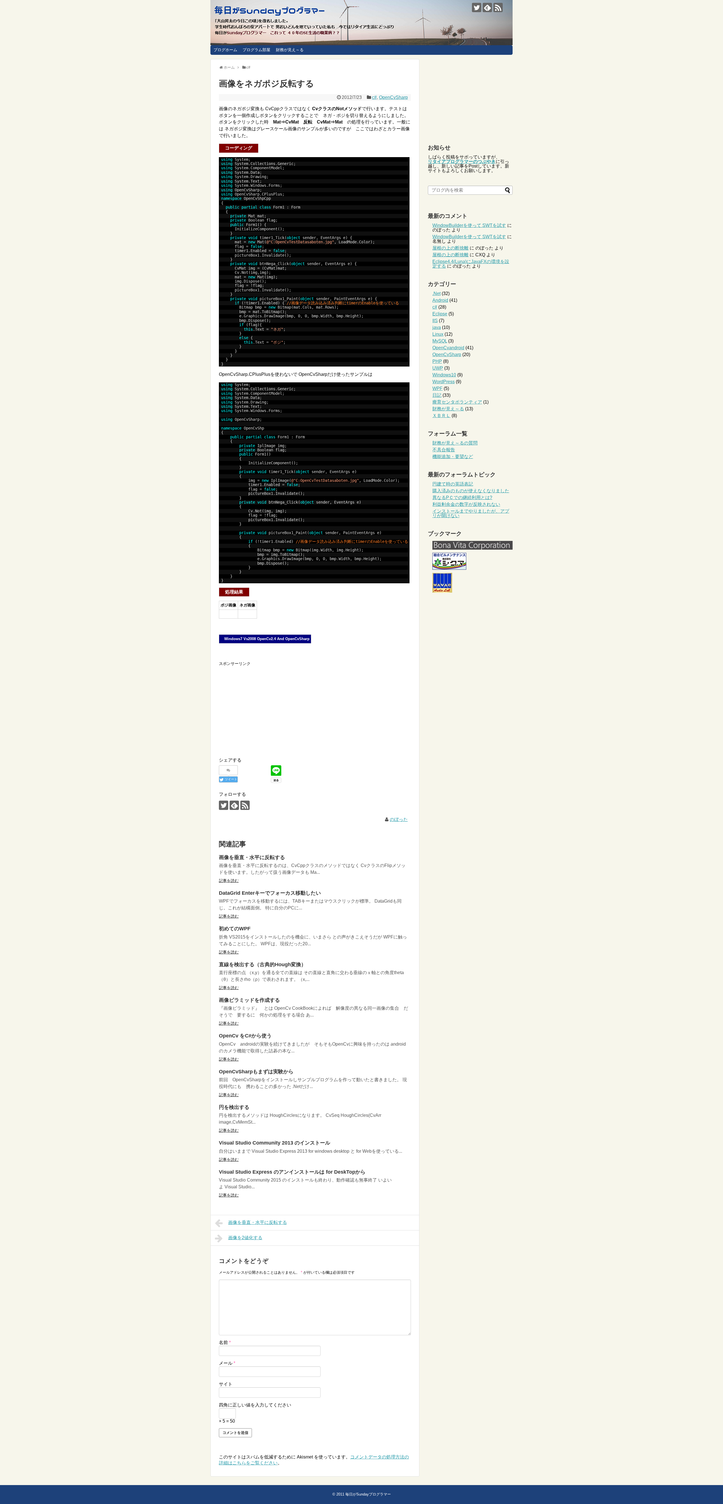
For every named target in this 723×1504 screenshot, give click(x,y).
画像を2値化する (245, 1237)
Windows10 (444, 374)
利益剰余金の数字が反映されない (466, 504)
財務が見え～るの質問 (455, 443)
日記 (436, 395)
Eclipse (439, 313)
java (436, 327)
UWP (437, 368)
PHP (437, 361)
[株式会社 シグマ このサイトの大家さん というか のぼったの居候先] (449, 568)
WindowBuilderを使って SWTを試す (469, 225)
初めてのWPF (235, 928)
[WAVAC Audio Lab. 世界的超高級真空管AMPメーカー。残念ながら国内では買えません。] (442, 591)
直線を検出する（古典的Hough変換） (262, 964)
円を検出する (234, 1107)
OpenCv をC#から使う (245, 1036)
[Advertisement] (266, 706)
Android (440, 300)
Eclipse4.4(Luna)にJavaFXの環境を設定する (470, 263)
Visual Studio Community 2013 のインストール (274, 1143)
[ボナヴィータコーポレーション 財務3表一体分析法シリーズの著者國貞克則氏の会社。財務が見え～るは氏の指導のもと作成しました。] (472, 548)
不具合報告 (443, 449)
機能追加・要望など (452, 456)
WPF (437, 388)
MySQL (439, 341)
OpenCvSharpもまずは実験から (256, 1071)
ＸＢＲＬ (441, 415)
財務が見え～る (290, 49)
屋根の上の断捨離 (450, 248)
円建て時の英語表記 (452, 484)
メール (227, 1363)
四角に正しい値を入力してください (255, 1405)
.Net (436, 293)
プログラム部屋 (256, 49)
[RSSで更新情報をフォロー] (498, 7)
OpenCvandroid (448, 347)
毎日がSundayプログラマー (368, 1494)
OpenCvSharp (393, 97)
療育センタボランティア (457, 402)
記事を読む (229, 880)
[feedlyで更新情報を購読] (487, 7)
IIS (435, 320)
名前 (225, 1342)
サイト (225, 1384)
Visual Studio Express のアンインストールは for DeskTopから (292, 1172)
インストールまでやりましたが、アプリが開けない (470, 513)
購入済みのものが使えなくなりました (470, 490)
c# (374, 97)
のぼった (399, 819)
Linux (437, 334)
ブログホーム (225, 49)
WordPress (443, 381)
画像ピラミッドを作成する (249, 1000)
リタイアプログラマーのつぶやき (462, 161)
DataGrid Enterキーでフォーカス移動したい (270, 893)
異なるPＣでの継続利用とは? (462, 497)
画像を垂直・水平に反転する (252, 857)
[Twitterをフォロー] (476, 7)
